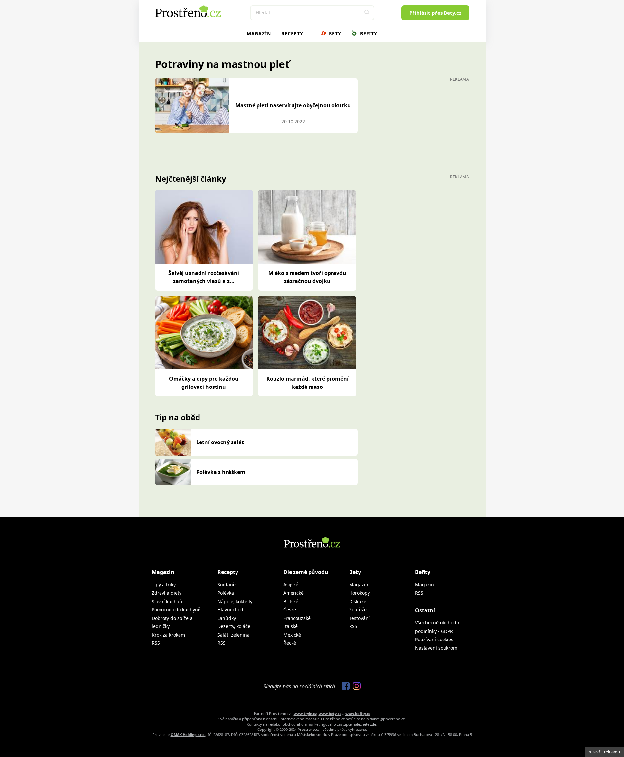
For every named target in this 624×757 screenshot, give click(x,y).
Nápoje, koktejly (234, 601)
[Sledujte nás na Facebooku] (344, 686)
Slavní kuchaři (167, 601)
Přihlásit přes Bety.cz (435, 12)
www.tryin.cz (305, 713)
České (289, 609)
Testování (359, 618)
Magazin (358, 584)
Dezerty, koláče (233, 626)
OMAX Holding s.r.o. (188, 734)
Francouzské (297, 618)
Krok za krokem (168, 635)
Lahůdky (226, 618)
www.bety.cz (330, 713)
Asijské (290, 584)
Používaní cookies (434, 639)
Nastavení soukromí (437, 648)
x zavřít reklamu (604, 752)
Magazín (259, 33)
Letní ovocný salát (220, 442)
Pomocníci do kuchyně (176, 609)
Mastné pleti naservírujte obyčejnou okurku (293, 105)
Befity (367, 33)
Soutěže (358, 609)
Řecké (289, 643)
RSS (156, 643)
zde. (373, 724)
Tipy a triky (164, 584)
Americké (293, 593)
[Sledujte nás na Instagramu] (355, 686)
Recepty (292, 33)
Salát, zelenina (233, 635)
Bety (334, 33)
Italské (290, 626)
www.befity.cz (357, 713)
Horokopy (359, 593)
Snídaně (226, 584)
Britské (290, 601)
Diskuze (357, 601)
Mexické (292, 635)
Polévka (225, 593)
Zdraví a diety (166, 593)
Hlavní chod (230, 609)
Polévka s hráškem (220, 472)
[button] (366, 12)
